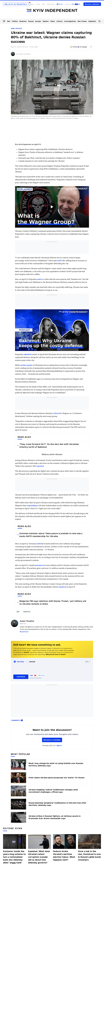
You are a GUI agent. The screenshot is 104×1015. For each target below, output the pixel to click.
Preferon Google (80, 47)
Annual (32, 662)
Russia (31, 21)
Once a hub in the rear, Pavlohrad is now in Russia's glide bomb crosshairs (89, 855)
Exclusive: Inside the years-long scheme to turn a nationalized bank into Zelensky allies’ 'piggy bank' (14, 857)
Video (52, 21)
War (8, 21)
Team (38, 4)
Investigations (70, 21)
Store (61, 4)
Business (23, 21)
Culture (59, 21)
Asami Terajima (24, 54)
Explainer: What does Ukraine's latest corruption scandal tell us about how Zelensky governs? (39, 857)
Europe (38, 21)
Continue (21, 677)
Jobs (43, 4)
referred (56, 413)
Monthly (20, 662)
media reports (26, 365)
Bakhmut (26, 612)
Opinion (46, 21)
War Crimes (82, 21)
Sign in (59, 745)
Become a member (52, 740)
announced (39, 565)
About (32, 4)
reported (40, 466)
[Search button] (99, 21)
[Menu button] (4, 21)
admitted (27, 354)
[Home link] (52, 10)
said (39, 279)
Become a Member (92, 4)
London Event (69, 4)
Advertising (51, 4)
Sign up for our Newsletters (16, 4)
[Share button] (91, 47)
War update (16, 28)
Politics (15, 21)
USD (87, 662)
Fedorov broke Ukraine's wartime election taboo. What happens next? (64, 855)
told (59, 261)
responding (32, 506)
